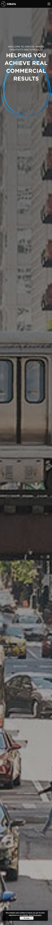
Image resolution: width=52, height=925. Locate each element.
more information (35, 915)
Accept (26, 918)
